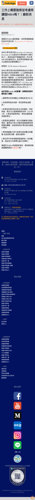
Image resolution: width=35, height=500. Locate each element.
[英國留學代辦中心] (9, 3)
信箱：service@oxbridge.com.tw (14, 185)
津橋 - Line (18, 452)
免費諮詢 (15, 148)
